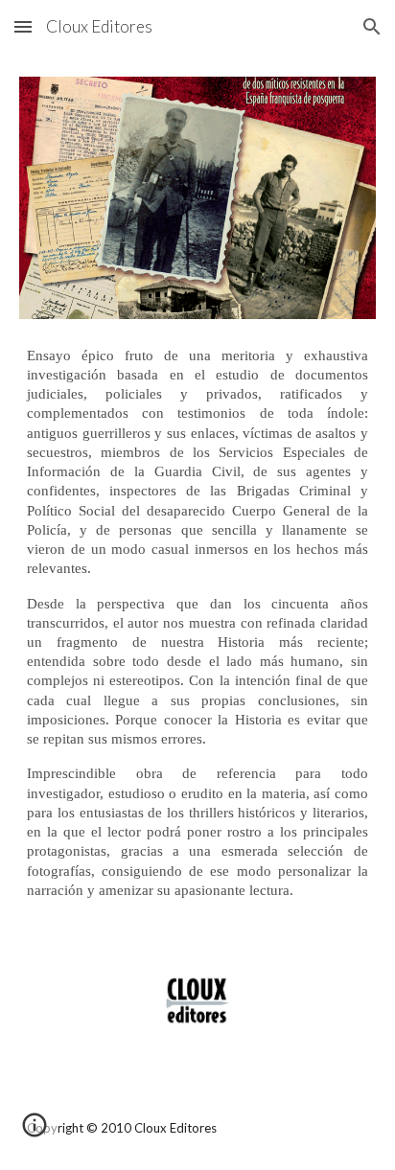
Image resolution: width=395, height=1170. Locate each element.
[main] (197, 624)
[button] (23, 26)
